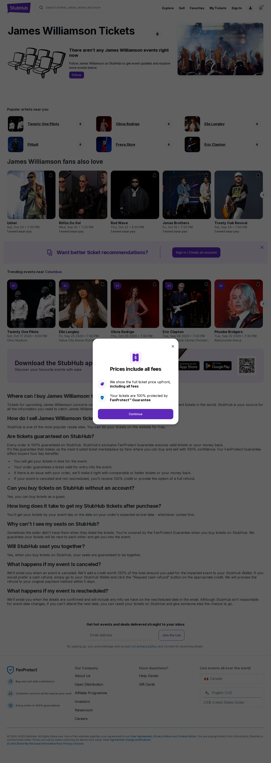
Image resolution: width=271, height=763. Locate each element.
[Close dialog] (173, 346)
